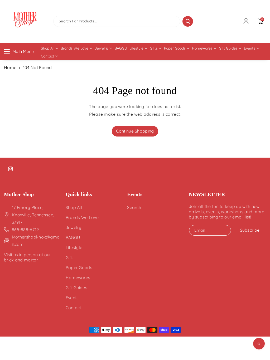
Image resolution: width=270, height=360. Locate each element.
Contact (47, 56)
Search (134, 207)
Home (10, 67)
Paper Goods (175, 48)
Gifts (154, 48)
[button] (260, 21)
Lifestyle (136, 48)
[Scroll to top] (259, 343)
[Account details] (246, 21)
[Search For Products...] (187, 21)
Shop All (47, 48)
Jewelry (101, 48)
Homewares (202, 48)
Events (249, 48)
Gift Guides (228, 48)
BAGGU (73, 237)
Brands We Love (74, 48)
